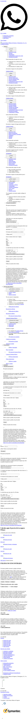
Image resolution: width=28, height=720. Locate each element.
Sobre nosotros (4, 660)
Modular (10, 136)
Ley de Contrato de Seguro (9, 670)
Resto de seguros (12, 294)
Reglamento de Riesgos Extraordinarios (11, 672)
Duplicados (11, 326)
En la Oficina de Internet (14, 332)
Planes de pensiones (13, 133)
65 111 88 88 (21, 304)
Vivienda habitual (12, 105)
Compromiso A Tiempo (14, 112)
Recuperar (3, 451)
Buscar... (2, 446)
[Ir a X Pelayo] (3, 680)
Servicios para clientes (5, 648)
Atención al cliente (7, 694)
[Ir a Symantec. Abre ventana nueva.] (12, 718)
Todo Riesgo (11, 54)
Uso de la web (6, 698)
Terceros (10, 53)
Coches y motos (12, 292)
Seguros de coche (12, 52)
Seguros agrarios (12, 190)
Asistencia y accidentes (8, 651)
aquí (11, 576)
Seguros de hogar (12, 103)
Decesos (10, 189)
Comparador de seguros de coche (16, 55)
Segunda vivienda (12, 106)
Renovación (11, 325)
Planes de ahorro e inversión (15, 134)
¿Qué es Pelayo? (6, 665)
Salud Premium (12, 161)
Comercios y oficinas (13, 184)
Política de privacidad (8, 695)
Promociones (6, 668)
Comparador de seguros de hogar (16, 109)
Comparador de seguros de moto (16, 81)
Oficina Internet (6, 657)
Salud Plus (11, 160)
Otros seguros (6, 646)
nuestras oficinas (19, 330)
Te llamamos (8, 153)
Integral (10, 138)
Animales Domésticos (13, 187)
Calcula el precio (9, 71)
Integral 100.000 (12, 162)
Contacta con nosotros (8, 658)
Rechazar (7, 581)
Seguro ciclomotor (13, 80)
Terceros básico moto (13, 78)
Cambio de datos (12, 323)
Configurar (13, 581)
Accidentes (11, 183)
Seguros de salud (12, 159)
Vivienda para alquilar (13, 107)
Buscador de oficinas (7, 652)
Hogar (10, 293)
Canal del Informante (7, 656)
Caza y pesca (11, 188)
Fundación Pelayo (7, 36)
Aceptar (2, 581)
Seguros (2, 638)
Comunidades (12, 186)
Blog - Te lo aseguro (7, 666)
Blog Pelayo (6, 38)
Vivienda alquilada (13, 108)
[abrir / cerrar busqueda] (1, 445)
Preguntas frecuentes (13, 57)
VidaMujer (11, 135)
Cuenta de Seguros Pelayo (9, 654)
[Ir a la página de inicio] (14, 44)
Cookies (5, 696)
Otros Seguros (12, 182)
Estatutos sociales (7, 674)
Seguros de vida (12, 132)
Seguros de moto (12, 76)
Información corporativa (8, 35)
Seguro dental (12, 163)
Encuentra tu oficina (5, 692)
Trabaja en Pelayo (7, 669)
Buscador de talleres (7, 653)
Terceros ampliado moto (14, 79)
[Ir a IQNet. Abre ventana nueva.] (4, 704)
